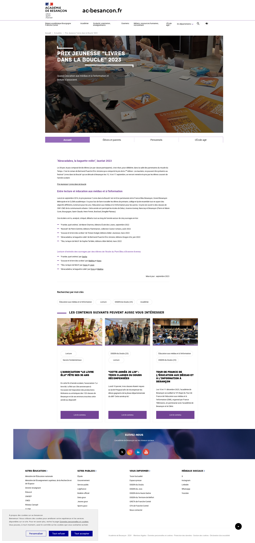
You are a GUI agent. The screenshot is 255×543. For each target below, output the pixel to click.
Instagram (186, 480)
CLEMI (28, 509)
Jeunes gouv (82, 501)
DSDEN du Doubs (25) (124, 302)
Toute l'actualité (136, 476)
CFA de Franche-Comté (139, 505)
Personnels (156, 139)
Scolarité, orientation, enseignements (101, 24)
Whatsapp (186, 489)
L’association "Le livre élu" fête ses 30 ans (77, 373)
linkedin (138, 452)
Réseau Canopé (31, 504)
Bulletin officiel (83, 493)
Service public (83, 484)
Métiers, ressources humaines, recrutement (146, 24)
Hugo (85, 265)
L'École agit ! (169, 24)
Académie (84, 23)
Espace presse (135, 480)
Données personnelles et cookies (74, 521)
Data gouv (81, 497)
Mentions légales (139, 535)
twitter (122, 452)
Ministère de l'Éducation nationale (39, 476)
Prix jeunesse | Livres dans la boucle (71, 184)
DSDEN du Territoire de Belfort (142, 497)
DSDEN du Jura (136, 489)
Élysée (80, 476)
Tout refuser (58, 533)
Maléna (91, 260)
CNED (27, 500)
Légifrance (81, 489)
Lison (92, 265)
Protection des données (183, 535)
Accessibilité (206, 23)
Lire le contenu (80, 415)
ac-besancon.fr (102, 10)
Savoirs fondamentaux (72, 360)
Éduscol (28, 492)
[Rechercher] (198, 24)
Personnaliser (36, 533)
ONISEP (28, 496)
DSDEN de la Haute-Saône (140, 493)
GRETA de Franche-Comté (140, 501)
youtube (146, 452)
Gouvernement (83, 480)
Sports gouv (82, 505)
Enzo (93, 269)
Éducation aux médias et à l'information (75, 302)
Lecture (103, 302)
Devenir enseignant (33, 488)
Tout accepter (81, 533)
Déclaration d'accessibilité (220, 535)
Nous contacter (136, 510)
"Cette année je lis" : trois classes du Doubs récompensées (125, 375)
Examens (125, 23)
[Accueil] (58, 10)
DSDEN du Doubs (137, 484)
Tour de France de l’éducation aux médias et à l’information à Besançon (175, 376)
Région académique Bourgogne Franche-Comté (58, 24)
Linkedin (185, 484)
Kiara (99, 260)
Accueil (48, 33)
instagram (130, 452)
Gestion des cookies (201, 535)
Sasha (84, 256)
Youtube (185, 493)
